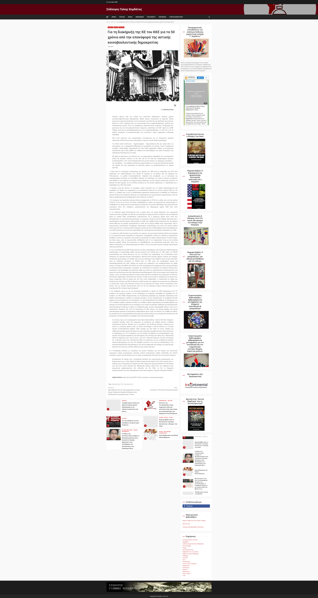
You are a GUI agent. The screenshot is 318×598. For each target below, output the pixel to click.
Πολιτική (122, 17)
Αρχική (114, 17)
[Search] (209, 17)
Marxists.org (186, 524)
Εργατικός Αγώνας (188, 550)
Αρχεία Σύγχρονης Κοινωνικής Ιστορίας (194, 520)
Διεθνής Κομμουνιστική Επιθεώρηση (193, 544)
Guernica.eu (186, 567)
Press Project (186, 573)
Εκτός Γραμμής (187, 546)
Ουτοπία (185, 557)
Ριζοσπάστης (186, 561)
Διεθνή (161, 417)
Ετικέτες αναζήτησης (176, 17)
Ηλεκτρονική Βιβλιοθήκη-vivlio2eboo (193, 527)
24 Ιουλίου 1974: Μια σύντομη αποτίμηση (164, 389)
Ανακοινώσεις (140, 17)
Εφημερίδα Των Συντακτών (191, 551)
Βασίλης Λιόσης (116, 384)
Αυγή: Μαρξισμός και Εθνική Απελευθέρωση (151, 434)
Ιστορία (171, 417)
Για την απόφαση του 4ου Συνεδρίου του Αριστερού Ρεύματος (113, 421)
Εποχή (184, 548)
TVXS (184, 575)
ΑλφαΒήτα (185, 542)
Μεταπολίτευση (129, 384)
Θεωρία (130, 17)
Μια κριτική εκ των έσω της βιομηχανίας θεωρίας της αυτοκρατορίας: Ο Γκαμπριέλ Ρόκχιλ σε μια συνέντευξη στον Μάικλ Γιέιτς (188, 471)
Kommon (185, 569)
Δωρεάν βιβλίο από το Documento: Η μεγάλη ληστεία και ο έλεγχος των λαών (151, 421)
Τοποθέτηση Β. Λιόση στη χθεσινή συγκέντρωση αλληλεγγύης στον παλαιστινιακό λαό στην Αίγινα (113, 405)
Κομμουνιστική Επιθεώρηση (191, 553)
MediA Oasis (186, 571)
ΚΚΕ (122, 384)
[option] (196, 446)
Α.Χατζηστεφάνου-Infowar (190, 540)
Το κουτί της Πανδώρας (190, 563)
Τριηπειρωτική (163, 433)
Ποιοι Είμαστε (151, 17)
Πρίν (184, 559)
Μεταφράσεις (125, 431)
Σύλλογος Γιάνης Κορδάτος (124, 9)
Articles (110, 27)
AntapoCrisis (186, 565)
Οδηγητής (185, 555)
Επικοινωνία (162, 17)
